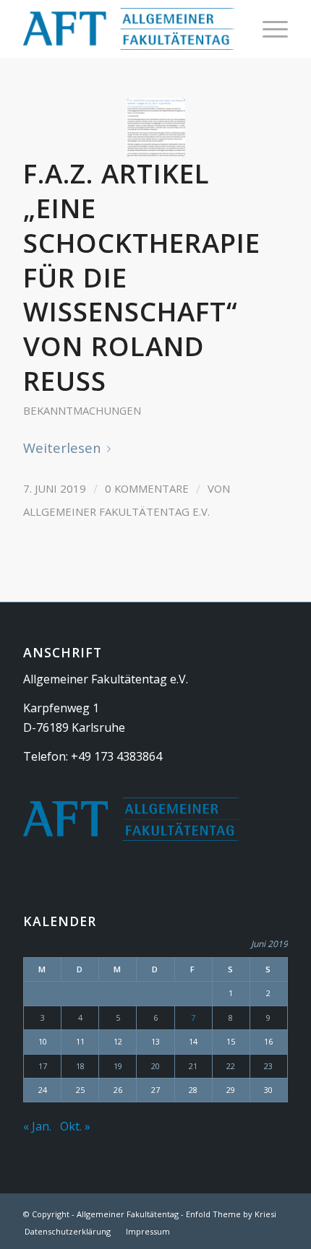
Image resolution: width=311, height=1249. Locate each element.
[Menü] (268, 29)
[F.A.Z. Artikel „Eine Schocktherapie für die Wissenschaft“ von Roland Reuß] (156, 127)
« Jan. (37, 1126)
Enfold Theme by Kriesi (231, 1214)
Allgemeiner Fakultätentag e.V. (116, 511)
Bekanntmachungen (82, 410)
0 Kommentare (147, 488)
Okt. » (75, 1126)
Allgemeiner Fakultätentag (128, 1214)
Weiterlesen (62, 447)
